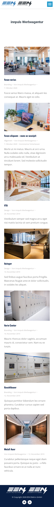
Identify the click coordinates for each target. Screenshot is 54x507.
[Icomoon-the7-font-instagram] (30, 502)
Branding (8, 84)
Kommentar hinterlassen (29, 144)
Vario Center (10, 325)
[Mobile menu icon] (50, 4)
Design (7, 210)
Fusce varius (10, 79)
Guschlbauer (10, 387)
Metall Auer (9, 449)
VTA (6, 205)
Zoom (23, 61)
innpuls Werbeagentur (27, 22)
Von (25, 84)
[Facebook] (24, 502)
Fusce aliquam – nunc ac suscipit (20, 135)
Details (31, 61)
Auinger (8, 263)
